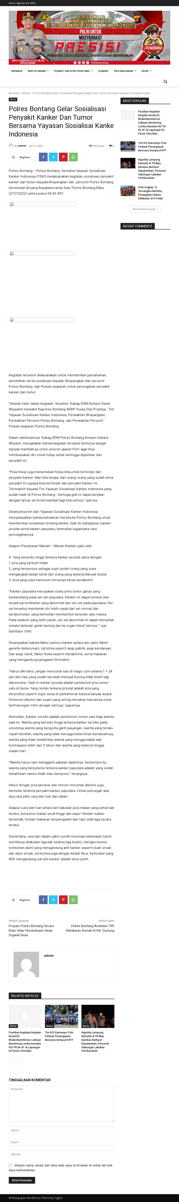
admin (22, 145)
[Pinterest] (63, 157)
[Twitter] (53, 157)
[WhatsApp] (73, 157)
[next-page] (18, 1061)
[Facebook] (43, 157)
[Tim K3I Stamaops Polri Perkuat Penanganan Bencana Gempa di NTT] (61, 1016)
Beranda (14, 93)
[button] (165, 81)
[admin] (11, 145)
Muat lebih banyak (144, 209)
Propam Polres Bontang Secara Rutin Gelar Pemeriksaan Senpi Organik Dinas (31, 930)
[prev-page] (11, 1061)
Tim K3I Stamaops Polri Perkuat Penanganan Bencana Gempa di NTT (59, 1036)
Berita (26, 93)
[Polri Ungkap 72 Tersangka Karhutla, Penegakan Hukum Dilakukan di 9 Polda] (127, 191)
